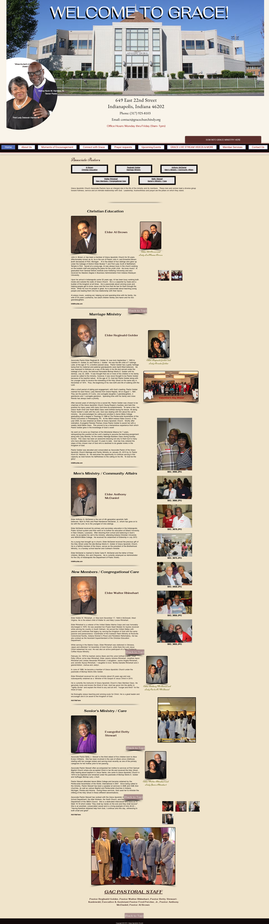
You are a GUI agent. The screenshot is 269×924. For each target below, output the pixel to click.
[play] (189, 740)
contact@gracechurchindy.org (141, 119)
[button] (163, 275)
